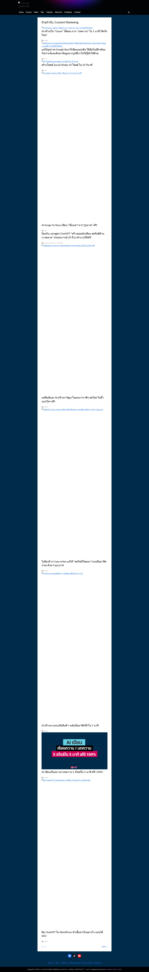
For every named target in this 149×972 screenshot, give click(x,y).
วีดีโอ (57, 963)
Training (49, 12)
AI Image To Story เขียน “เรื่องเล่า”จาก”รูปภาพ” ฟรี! (69, 225)
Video (36, 12)
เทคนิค (63, 963)
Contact (77, 12)
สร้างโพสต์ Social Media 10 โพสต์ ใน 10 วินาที (67, 65)
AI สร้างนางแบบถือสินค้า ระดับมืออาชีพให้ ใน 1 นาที (70, 725)
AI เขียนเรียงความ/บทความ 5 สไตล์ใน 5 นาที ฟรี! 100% (72, 772)
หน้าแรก (51, 963)
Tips (42, 12)
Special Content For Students (53, 243)
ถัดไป (104, 947)
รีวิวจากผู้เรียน (87, 963)
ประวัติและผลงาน (74, 963)
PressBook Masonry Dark (113, 969)
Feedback (68, 12)
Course (29, 12)
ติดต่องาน (98, 963)
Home (21, 12)
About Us (58, 12)
